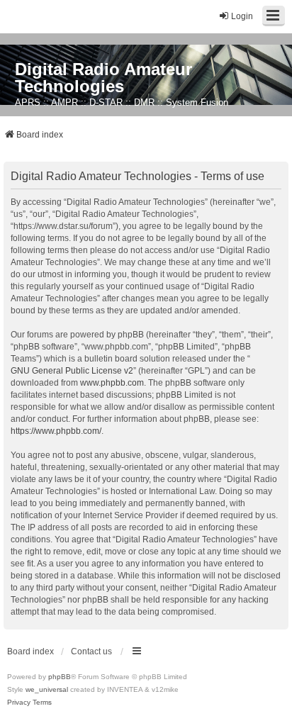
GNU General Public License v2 (72, 371)
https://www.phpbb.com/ (56, 431)
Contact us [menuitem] (91, 651)
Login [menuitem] (242, 16)
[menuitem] (18, 702)
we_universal (47, 689)
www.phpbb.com (112, 383)
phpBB (59, 677)
